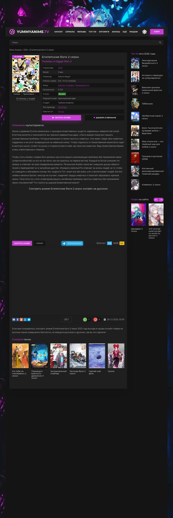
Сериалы (70, 32)
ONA (25, 50)
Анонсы (116, 32)
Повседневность (82, 85)
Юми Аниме (15, 50)
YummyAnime (33, 32)
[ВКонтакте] (13, 319)
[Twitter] (29, 319)
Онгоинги (104, 32)
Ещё (125, 32)
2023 (60, 68)
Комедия (70, 85)
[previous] (156, 200)
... (37, 94)
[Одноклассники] (21, 319)
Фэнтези (61, 85)
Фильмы (81, 32)
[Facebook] (17, 319)
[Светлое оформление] (144, 31)
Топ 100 (92, 32)
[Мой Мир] (25, 319)
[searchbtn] (160, 42)
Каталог (58, 32)
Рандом (133, 32)
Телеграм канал (74, 243)
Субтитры (62, 107)
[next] (161, 200)
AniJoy (61, 111)
